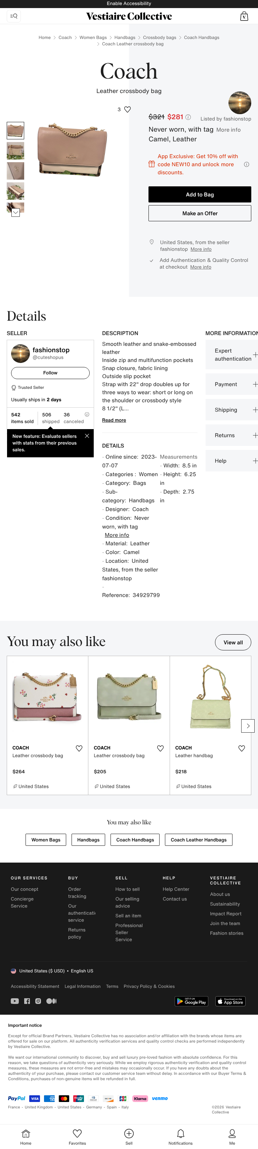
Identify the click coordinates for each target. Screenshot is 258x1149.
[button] (244, 16)
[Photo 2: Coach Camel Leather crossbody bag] (15, 150)
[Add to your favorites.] (79, 748)
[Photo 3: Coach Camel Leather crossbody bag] (15, 171)
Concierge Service (22, 902)
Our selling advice (127, 902)
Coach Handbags (201, 37)
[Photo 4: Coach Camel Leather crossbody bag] (15, 191)
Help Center (176, 889)
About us (220, 894)
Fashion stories (226, 933)
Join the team (225, 923)
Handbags (125, 37)
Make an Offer (200, 213)
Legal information (82, 986)
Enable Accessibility (129, 3)
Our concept (24, 889)
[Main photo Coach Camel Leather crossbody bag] (15, 130)
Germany (94, 1107)
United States (70, 1107)
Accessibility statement (35, 986)
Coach (65, 37)
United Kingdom (39, 1107)
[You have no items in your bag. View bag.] (244, 16)
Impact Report (226, 913)
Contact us (175, 899)
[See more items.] (15, 213)
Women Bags (93, 37)
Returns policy (77, 933)
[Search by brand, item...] (14, 16)
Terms (112, 986)
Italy (125, 1107)
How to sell (128, 889)
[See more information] (246, 164)
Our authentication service (84, 913)
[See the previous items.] (15, 122)
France (14, 1107)
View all (233, 642)
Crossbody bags (159, 37)
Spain (112, 1107)
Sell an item (128, 915)
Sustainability (225, 904)
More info (228, 130)
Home (45, 37)
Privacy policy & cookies (149, 986)
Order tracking (77, 893)
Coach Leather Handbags (198, 839)
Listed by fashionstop (226, 119)
